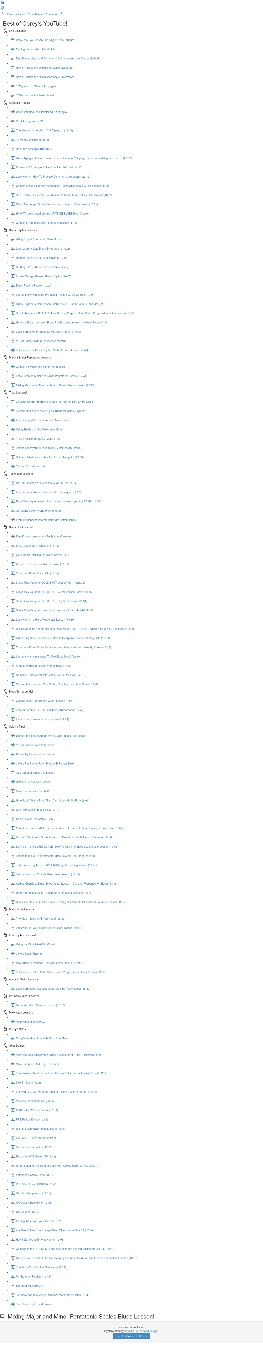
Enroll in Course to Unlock (131, 1336)
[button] (2, 3)
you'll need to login (147, 1331)
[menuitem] (2, 9)
